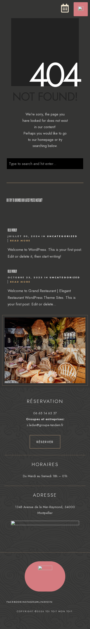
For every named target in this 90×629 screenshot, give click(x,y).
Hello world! (12, 230)
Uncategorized (62, 236)
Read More (20, 240)
